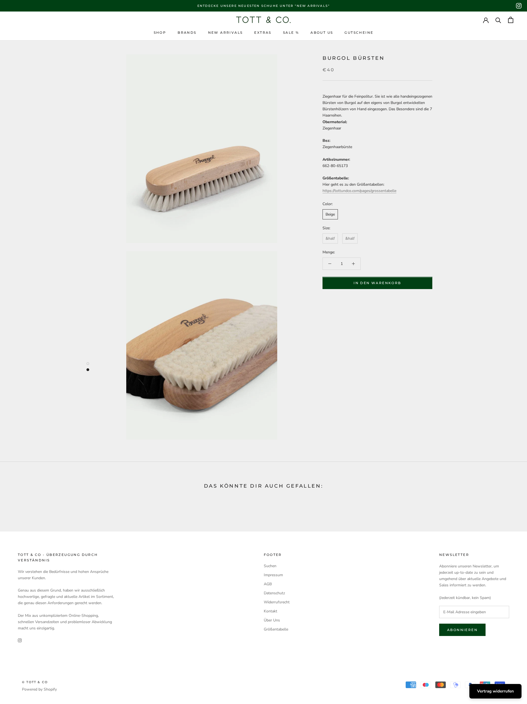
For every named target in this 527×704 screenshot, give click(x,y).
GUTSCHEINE (358, 32)
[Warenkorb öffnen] (510, 20)
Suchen (270, 566)
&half (330, 238)
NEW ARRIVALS (225, 32)
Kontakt (270, 611)
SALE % (291, 32)
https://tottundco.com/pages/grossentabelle (359, 191)
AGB (268, 584)
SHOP (160, 32)
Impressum (273, 575)
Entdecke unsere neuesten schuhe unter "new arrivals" (263, 6)
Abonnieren (462, 630)
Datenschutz (274, 593)
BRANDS (187, 32)
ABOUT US (321, 32)
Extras (262, 32)
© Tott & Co (35, 682)
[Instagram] (519, 6)
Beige (330, 214)
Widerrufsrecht (277, 602)
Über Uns (272, 620)
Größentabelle (276, 629)
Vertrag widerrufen (495, 691)
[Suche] (498, 20)
